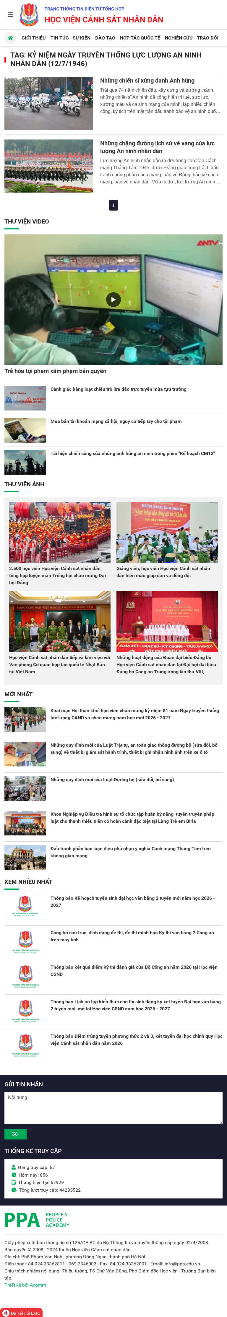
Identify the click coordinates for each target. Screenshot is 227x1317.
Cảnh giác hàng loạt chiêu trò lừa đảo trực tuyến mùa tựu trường (119, 389)
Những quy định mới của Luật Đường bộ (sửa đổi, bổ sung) (112, 779)
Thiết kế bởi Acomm (25, 1285)
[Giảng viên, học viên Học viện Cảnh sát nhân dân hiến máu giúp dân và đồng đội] (167, 532)
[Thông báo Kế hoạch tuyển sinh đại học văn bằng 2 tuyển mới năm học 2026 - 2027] (25, 907)
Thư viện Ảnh (24, 484)
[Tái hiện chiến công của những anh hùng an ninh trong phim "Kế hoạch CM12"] (25, 462)
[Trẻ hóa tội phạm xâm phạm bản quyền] (113, 299)
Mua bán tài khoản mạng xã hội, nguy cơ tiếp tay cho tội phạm (116, 421)
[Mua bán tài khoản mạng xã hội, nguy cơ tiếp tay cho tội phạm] (25, 430)
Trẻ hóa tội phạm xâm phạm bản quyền (55, 371)
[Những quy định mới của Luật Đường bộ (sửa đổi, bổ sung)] (25, 788)
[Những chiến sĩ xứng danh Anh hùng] (48, 103)
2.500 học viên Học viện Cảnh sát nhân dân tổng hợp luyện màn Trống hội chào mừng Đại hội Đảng (57, 575)
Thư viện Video (26, 221)
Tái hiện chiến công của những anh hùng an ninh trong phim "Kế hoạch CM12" (133, 453)
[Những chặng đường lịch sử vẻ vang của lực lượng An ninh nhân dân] (48, 166)
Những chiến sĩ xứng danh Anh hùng (147, 80)
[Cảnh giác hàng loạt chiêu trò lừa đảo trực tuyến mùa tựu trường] (25, 398)
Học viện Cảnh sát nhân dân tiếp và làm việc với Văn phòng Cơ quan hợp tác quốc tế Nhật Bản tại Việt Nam (59, 664)
